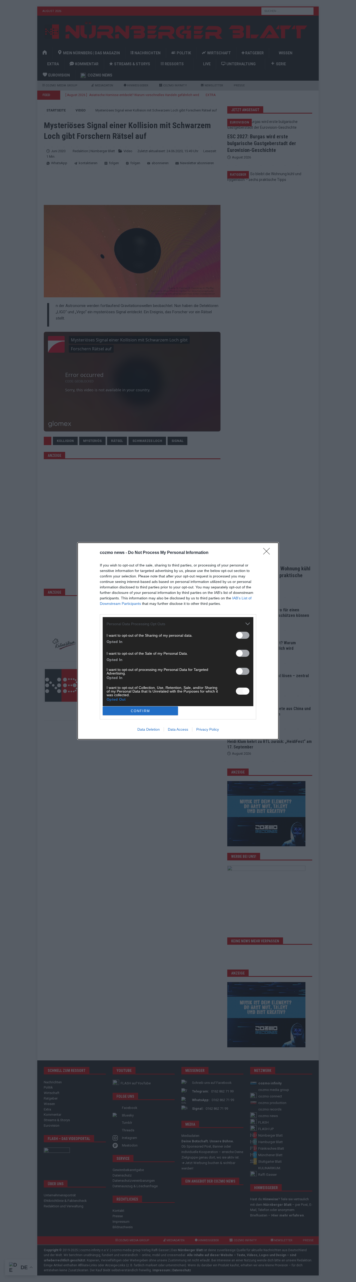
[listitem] (178, 624)
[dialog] (178, 641)
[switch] (242, 635)
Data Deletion (148, 729)
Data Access (178, 729)
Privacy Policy (207, 729)
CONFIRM (140, 711)
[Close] (268, 553)
